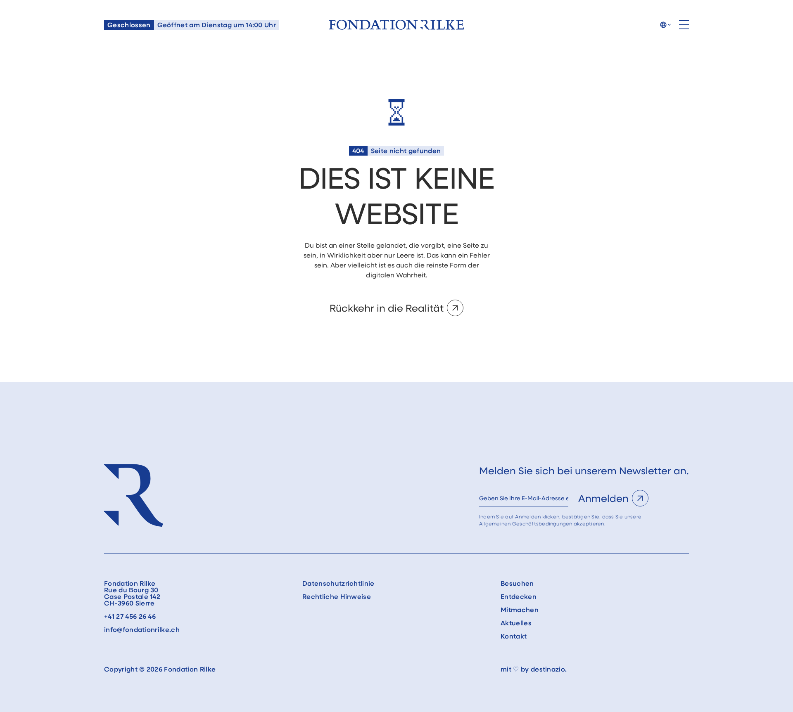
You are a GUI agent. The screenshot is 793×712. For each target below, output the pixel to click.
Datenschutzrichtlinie (338, 583)
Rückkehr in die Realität (387, 307)
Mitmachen (520, 609)
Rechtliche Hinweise (336, 596)
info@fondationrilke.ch (142, 629)
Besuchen (517, 583)
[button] (665, 24)
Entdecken (519, 596)
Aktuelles (516, 623)
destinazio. (549, 669)
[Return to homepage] (396, 25)
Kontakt (514, 636)
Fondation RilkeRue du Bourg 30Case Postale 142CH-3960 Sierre (132, 593)
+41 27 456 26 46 (130, 616)
